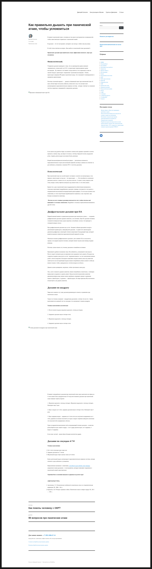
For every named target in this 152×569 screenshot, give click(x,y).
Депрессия (103, 69)
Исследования (104, 72)
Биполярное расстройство (107, 67)
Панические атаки (32, 43)
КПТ (102, 77)
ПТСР (102, 90)
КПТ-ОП (103, 80)
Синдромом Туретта (105, 95)
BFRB (102, 62)
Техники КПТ (104, 97)
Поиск (101, 25)
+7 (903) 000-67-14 (49, 535)
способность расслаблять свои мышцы (79, 465)
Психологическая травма (106, 89)
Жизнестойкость (104, 70)
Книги (102, 74)
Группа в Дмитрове (111, 12)
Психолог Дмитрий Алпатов (34, 562)
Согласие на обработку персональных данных (38, 541)
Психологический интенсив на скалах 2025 (110, 45)
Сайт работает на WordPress (48, 562)
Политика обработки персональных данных (38, 545)
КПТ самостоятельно (105, 79)
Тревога (103, 99)
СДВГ (102, 92)
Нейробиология (104, 82)
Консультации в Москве (97, 12)
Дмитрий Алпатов (82, 12)
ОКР (102, 84)
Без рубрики (103, 65)
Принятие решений (105, 87)
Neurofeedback (104, 64)
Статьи (121, 12)
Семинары (103, 94)
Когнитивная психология (106, 75)
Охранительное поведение (107, 120)
